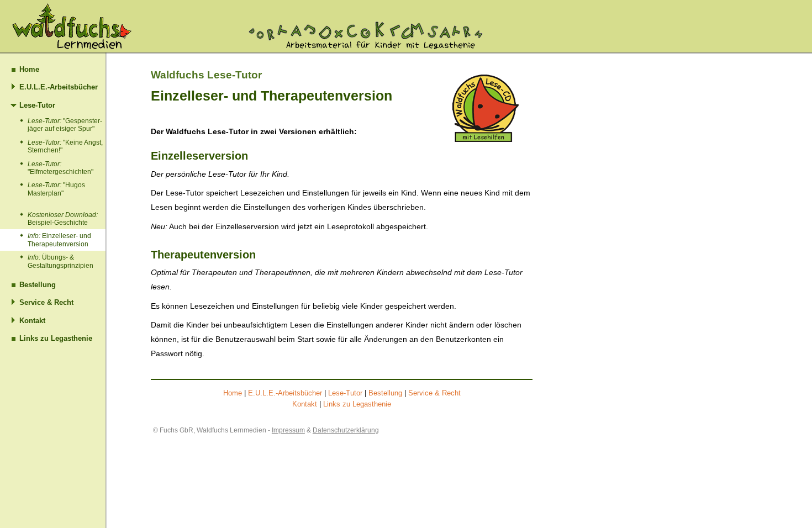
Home (29, 69)
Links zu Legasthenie (55, 338)
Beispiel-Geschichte (63, 218)
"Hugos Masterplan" (56, 189)
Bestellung (37, 285)
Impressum (288, 430)
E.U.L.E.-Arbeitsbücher (58, 87)
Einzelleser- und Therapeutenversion (59, 239)
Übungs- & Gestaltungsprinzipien (60, 261)
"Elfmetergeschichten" (60, 168)
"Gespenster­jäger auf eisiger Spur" (65, 125)
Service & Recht (46, 302)
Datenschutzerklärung (346, 430)
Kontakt (32, 320)
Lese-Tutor (37, 105)
